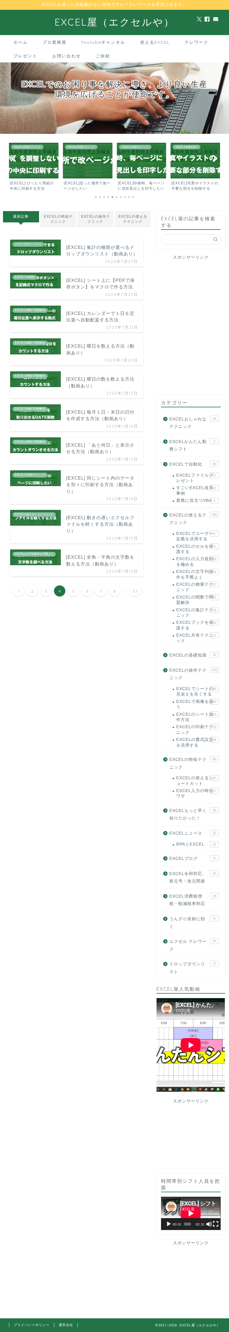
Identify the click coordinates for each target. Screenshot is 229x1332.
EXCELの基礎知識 (192, 655)
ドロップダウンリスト (192, 968)
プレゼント (25, 56)
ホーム (20, 42)
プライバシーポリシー (31, 1325)
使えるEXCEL (155, 42)
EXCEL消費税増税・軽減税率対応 (192, 900)
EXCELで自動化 (192, 464)
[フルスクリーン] (216, 1224)
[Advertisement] (191, 294)
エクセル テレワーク (192, 945)
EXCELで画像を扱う (196, 704)
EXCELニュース (192, 833)
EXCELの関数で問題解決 (196, 600)
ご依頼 (103, 56)
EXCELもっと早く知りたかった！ (192, 814)
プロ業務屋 (54, 42)
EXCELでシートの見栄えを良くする (196, 691)
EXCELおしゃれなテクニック (192, 423)
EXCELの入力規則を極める (196, 561)
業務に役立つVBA (195, 500)
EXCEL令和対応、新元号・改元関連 (192, 877)
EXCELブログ (192, 858)
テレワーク (196, 42)
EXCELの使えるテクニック (132, 219)
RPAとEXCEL (196, 844)
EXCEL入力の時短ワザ (195, 793)
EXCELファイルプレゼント (196, 478)
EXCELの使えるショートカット (196, 781)
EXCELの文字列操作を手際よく (196, 574)
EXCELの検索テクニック (196, 587)
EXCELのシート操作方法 (196, 717)
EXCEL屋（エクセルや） (114, 22)
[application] (190, 1213)
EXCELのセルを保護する (195, 549)
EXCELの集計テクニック (196, 613)
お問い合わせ (66, 56)
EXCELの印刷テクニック (196, 729)
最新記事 (21, 216)
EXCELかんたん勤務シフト (192, 445)
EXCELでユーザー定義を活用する (195, 536)
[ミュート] (209, 1224)
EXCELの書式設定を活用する (196, 742)
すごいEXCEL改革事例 (196, 490)
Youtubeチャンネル (103, 42)
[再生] (169, 1224)
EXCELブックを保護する (196, 625)
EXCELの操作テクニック (95, 219)
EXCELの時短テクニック (58, 219)
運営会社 (66, 1325)
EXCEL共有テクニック (196, 638)
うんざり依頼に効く (192, 923)
